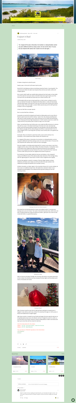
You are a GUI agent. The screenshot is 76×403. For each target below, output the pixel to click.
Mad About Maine (52, 366)
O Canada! (33, 366)
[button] (62, 25)
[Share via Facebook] (17, 344)
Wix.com (46, 384)
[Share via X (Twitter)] (20, 344)
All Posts (13, 25)
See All (63, 353)
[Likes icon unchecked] (21, 397)
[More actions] (58, 33)
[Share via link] (26, 344)
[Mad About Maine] (56, 360)
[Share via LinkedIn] (23, 344)
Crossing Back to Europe (17, 366)
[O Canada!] (38, 360)
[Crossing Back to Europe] (20, 360)
